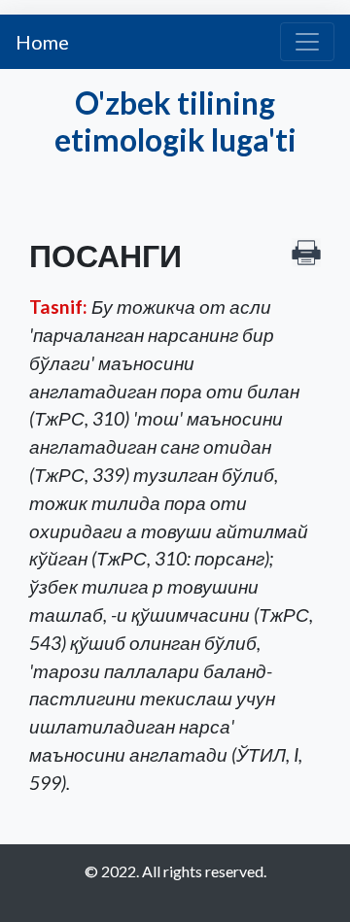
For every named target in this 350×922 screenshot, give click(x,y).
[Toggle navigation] (307, 41)
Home (42, 41)
